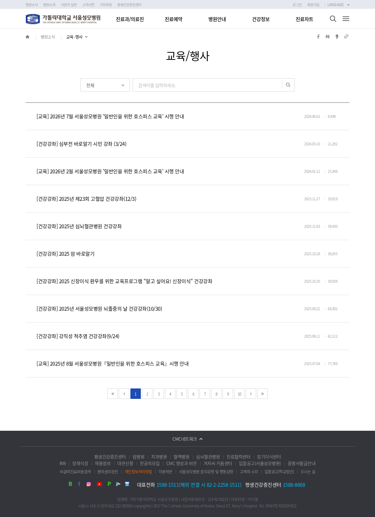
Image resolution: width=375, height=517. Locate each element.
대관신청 (125, 463)
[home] (27, 37)
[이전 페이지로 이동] (124, 393)
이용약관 (165, 471)
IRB (63, 463)
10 (239, 394)
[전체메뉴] (346, 19)
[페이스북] (81, 485)
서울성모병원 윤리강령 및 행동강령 (206, 471)
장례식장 (80, 463)
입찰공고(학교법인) (279, 471)
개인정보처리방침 (138, 471)
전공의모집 (150, 463)
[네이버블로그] (72, 485)
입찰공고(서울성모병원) (260, 463)
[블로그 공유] (327, 38)
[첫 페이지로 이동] (112, 393)
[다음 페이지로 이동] (251, 393)
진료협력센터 (238, 456)
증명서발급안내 (302, 463)
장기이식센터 (269, 456)
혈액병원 (181, 456)
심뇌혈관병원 (208, 456)
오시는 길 (308, 471)
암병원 (139, 456)
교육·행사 (74, 37)
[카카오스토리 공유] (337, 38)
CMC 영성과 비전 (181, 463)
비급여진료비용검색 (75, 471)
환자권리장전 (107, 471)
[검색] (288, 84)
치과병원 (159, 456)
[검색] (333, 19)
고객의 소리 (249, 471)
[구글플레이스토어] (118, 485)
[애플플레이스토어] (126, 485)
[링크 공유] (346, 38)
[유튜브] (100, 485)
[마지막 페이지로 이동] (262, 393)
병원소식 (48, 37)
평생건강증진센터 (110, 456)
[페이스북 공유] (318, 38)
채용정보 (103, 463)
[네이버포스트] (109, 485)
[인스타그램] (90, 485)
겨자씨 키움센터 (217, 463)
